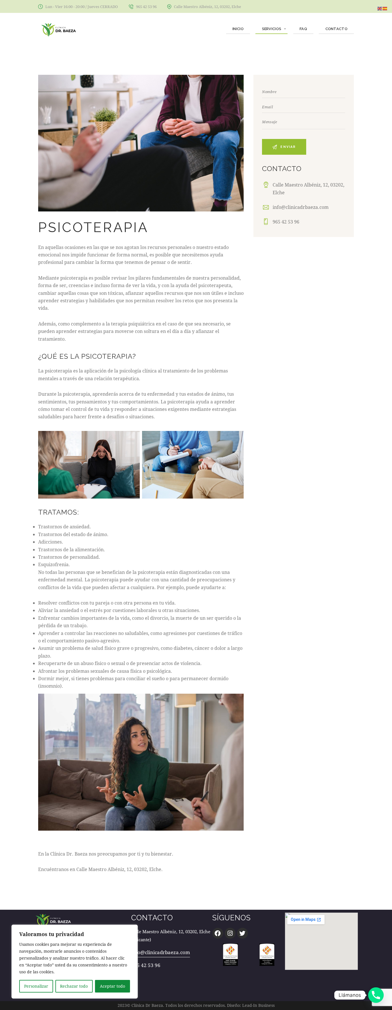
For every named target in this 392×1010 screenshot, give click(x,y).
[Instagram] (230, 933)
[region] (74, 962)
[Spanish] (385, 8)
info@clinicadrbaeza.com (301, 207)
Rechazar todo (74, 986)
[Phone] (376, 995)
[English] (380, 8)
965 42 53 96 (286, 222)
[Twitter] (242, 933)
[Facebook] (217, 933)
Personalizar (36, 986)
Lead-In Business (258, 1005)
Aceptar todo (112, 986)
